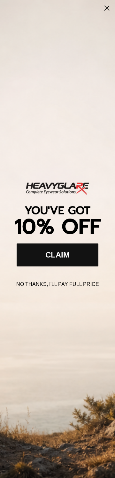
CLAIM (57, 254)
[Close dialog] (106, 8)
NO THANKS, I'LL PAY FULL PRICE (57, 284)
